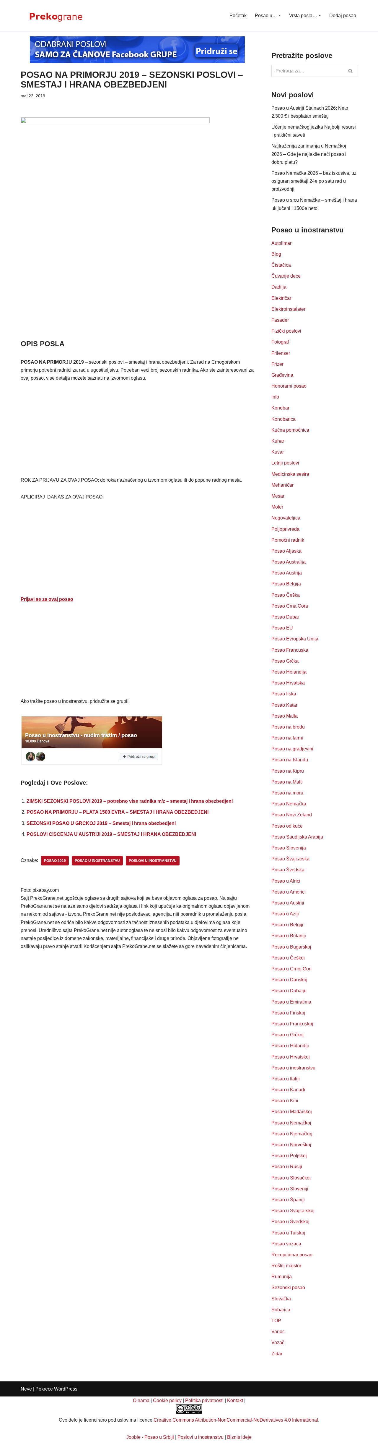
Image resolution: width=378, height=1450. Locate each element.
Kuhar (277, 441)
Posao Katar (284, 705)
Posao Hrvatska (288, 682)
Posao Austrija (286, 572)
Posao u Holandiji (290, 1045)
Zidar (276, 1353)
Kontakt (235, 1400)
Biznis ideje (239, 1437)
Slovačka (281, 1298)
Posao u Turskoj (288, 1232)
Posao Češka (285, 595)
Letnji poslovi (285, 462)
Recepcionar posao (291, 1254)
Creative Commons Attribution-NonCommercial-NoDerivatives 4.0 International (236, 1420)
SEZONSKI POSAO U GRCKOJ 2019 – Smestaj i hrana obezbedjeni (101, 823)
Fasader (280, 320)
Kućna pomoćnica (290, 430)
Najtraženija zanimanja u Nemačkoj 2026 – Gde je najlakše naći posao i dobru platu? (308, 153)
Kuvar (277, 451)
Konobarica (283, 419)
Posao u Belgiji (287, 924)
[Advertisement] (137, 294)
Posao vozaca (286, 1243)
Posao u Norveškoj (291, 1144)
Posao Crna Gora (289, 606)
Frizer (277, 364)
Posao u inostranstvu (293, 1067)
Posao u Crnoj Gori (291, 968)
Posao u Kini (284, 1100)
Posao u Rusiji (286, 1166)
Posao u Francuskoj (292, 1023)
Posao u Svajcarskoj (293, 1210)
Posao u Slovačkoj (291, 1177)
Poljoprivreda (285, 529)
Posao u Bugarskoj (291, 946)
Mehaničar (282, 485)
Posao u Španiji (288, 1199)
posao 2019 (55, 861)
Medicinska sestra (290, 474)
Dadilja (278, 286)
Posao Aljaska (286, 551)
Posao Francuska (289, 650)
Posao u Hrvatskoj (290, 1056)
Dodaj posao (342, 15)
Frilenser (280, 353)
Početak (238, 15)
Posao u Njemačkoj (291, 1133)
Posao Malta (284, 715)
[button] (279, 15)
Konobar (280, 407)
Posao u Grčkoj (287, 1034)
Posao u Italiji (285, 1078)
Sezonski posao (288, 1287)
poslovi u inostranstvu (153, 861)
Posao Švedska (287, 869)
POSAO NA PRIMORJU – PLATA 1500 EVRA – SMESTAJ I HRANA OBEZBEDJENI (117, 812)
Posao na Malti (287, 781)
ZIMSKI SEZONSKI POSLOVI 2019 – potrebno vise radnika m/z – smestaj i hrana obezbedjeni (130, 801)
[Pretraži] (350, 71)
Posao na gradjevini (292, 748)
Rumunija (281, 1276)
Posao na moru (287, 792)
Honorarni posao (289, 386)
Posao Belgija (286, 583)
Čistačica (281, 265)
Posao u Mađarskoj (291, 1111)
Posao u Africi (285, 880)
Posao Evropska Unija (294, 638)
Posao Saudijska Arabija (297, 836)
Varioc (278, 1331)
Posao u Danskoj (289, 979)
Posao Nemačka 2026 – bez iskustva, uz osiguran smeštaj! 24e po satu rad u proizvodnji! (313, 181)
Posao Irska (283, 693)
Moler (277, 506)
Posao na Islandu (289, 759)
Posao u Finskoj (288, 1012)
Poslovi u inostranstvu (200, 1437)
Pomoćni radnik (287, 540)
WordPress (65, 1388)
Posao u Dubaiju (289, 990)
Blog (276, 254)
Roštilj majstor (286, 1265)
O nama (141, 1400)
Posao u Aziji (285, 913)
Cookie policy (167, 1400)
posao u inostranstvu (97, 861)
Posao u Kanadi (288, 1089)
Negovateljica (285, 517)
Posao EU (282, 627)
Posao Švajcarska (290, 858)
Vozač (277, 1342)
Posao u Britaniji (288, 935)
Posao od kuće (287, 825)
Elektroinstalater (288, 309)
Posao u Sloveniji (289, 1188)
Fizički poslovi (286, 331)
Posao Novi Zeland (291, 814)
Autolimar (281, 243)
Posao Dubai (285, 616)
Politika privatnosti (204, 1400)
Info (275, 396)
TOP (276, 1320)
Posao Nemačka (288, 803)
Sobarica (280, 1309)
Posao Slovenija (288, 847)
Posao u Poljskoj (289, 1155)
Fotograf (280, 341)
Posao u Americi (288, 891)
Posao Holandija (289, 671)
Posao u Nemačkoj (291, 1122)
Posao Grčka (285, 660)
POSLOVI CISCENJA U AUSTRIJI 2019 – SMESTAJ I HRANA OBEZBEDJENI (111, 834)
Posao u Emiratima (291, 1001)
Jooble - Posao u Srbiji (150, 1437)
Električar (281, 298)
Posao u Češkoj (288, 957)
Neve (26, 1388)
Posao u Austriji (287, 902)
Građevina (282, 375)
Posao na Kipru (287, 770)
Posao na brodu (288, 726)
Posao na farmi (287, 737)
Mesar (277, 496)
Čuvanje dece (286, 276)
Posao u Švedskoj (290, 1221)
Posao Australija (288, 561)
